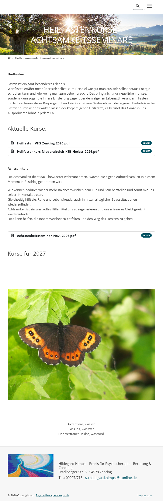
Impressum (145, 495)
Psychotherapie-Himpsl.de (52, 495)
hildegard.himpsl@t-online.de (113, 477)
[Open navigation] (150, 6)
